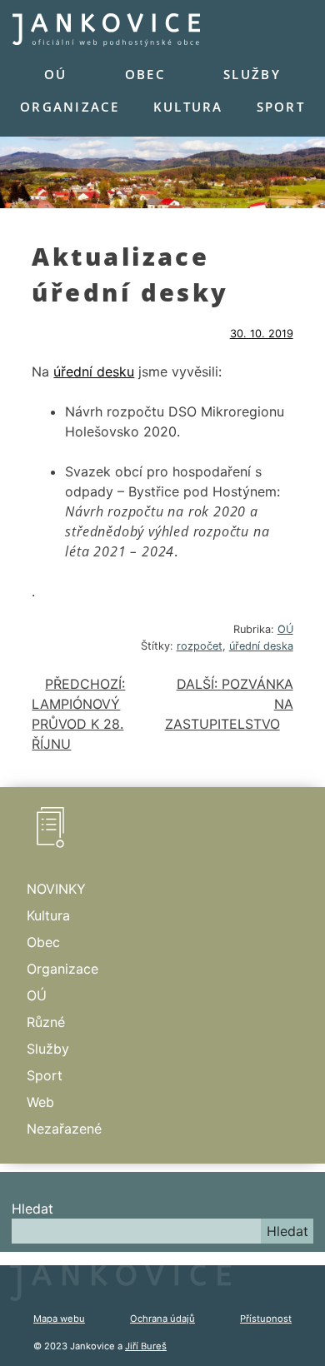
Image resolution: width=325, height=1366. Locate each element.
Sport (281, 106)
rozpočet (199, 646)
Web (40, 1102)
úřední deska (261, 646)
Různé (46, 1022)
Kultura (188, 106)
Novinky (56, 888)
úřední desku (93, 371)
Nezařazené (64, 1128)
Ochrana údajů (162, 1318)
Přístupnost (266, 1318)
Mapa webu (59, 1318)
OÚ (56, 74)
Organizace (70, 106)
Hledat (32, 1208)
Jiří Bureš (146, 1346)
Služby (252, 74)
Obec (145, 74)
